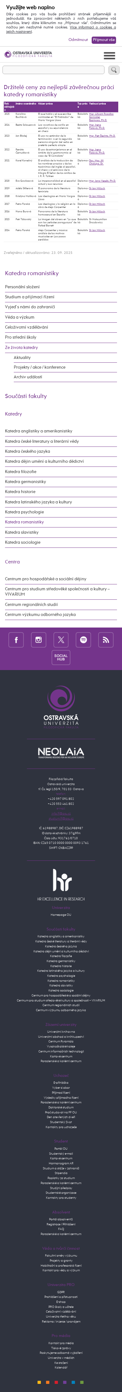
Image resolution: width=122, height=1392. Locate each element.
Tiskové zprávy (61, 1348)
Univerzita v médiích (61, 1357)
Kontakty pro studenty (61, 1197)
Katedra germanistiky (25, 482)
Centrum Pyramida (61, 1041)
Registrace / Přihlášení (61, 1224)
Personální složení (22, 287)
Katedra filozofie (20, 472)
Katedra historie (20, 492)
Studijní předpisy (61, 1188)
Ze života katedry (21, 347)
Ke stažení (61, 1362)
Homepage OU (61, 914)
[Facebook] (16, 640)
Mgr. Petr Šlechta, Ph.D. (102, 136)
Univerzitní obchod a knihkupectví (61, 1036)
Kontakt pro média (61, 1343)
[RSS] (106, 640)
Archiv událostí (28, 377)
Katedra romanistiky (32, 273)
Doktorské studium (61, 1107)
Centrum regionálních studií (31, 605)
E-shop (61, 1302)
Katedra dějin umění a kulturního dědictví (44, 461)
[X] (61, 640)
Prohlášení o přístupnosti (61, 1297)
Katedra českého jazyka (27, 451)
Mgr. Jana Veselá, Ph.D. (102, 181)
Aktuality (22, 358)
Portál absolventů (61, 1219)
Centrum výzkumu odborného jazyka (40, 615)
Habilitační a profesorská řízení (61, 1265)
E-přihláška (61, 1082)
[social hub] (61, 657)
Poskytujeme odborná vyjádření (61, 1352)
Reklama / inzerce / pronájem (61, 1321)
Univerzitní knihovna (61, 1031)
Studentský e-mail (61, 1153)
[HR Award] (61, 884)
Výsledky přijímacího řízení (61, 1097)
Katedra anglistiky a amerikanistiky (38, 431)
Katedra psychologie (24, 512)
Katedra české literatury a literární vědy (42, 441)
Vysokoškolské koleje (61, 1046)
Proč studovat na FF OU (61, 1112)
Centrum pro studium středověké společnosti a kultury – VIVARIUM (57, 592)
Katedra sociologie (22, 542)
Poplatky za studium (61, 1178)
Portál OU (61, 1148)
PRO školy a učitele (61, 1307)
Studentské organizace (61, 1192)
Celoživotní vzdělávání (26, 327)
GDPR (61, 1292)
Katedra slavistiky (21, 532)
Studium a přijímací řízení (29, 297)
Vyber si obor (61, 1087)
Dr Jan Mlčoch (97, 188)
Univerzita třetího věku (61, 1316)
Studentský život (61, 1122)
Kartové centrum (61, 1056)
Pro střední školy (20, 337)
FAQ (61, 1229)
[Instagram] (38, 640)
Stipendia (61, 1173)
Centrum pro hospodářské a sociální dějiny (45, 579)
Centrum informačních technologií (61, 1051)
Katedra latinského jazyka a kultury (38, 502)
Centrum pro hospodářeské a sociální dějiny (61, 995)
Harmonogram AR (61, 1163)
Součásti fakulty (26, 396)
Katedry (13, 414)
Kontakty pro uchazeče (61, 1127)
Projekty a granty (61, 1260)
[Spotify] (83, 640)
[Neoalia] (61, 752)
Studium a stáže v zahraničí (61, 1168)
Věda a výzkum (19, 317)
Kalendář (61, 1367)
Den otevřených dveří (61, 1117)
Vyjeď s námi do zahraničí (30, 307)
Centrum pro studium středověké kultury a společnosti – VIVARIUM (61, 1000)
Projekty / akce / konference (39, 367)
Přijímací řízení (61, 1092)
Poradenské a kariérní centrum (61, 1061)
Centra (12, 562)
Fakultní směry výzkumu (61, 1255)
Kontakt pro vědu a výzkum (61, 1270)
